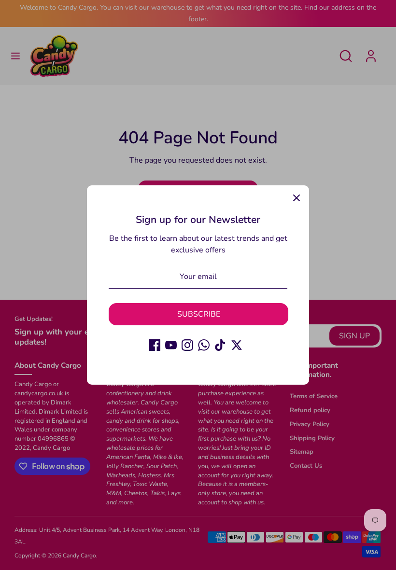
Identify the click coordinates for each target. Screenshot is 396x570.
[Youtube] (171, 345)
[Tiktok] (220, 345)
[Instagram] (187, 345)
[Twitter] (236, 345)
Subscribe (198, 314)
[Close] (296, 198)
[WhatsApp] (204, 345)
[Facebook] (154, 345)
